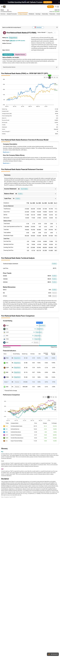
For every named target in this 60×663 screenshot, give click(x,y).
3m (44, 77)
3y (54, 77)
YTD (52, 77)
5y (57, 77)
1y (50, 77)
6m (47, 77)
